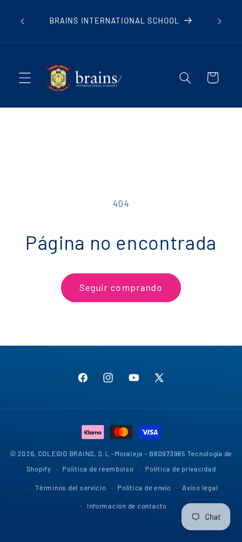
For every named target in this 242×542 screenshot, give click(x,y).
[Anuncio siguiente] (220, 21)
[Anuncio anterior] (22, 21)
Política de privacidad (180, 468)
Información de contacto (127, 505)
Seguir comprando (121, 287)
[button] (24, 77)
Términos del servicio (70, 487)
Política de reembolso (97, 468)
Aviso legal (200, 487)
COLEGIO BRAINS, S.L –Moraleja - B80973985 (112, 453)
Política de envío (144, 487)
